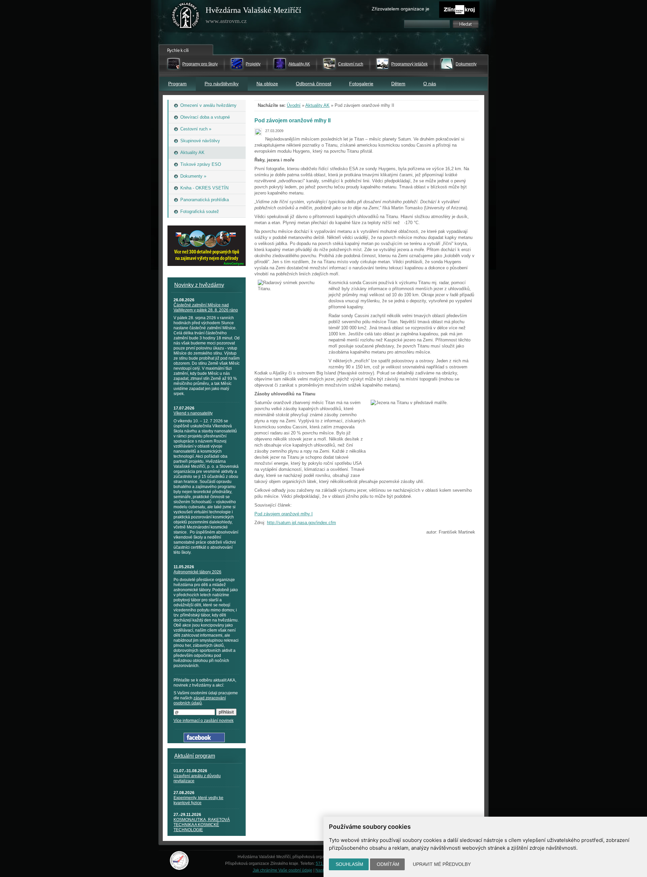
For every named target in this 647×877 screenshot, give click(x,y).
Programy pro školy (200, 64)
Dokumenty (466, 64)
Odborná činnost (313, 83)
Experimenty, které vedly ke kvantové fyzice (198, 800)
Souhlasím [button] (349, 864)
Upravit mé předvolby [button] (442, 864)
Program (177, 83)
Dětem (398, 83)
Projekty (253, 64)
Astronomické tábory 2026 (197, 572)
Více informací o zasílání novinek (204, 720)
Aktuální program (194, 756)
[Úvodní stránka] (185, 17)
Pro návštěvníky (222, 83)
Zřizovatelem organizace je (400, 8)
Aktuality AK (299, 64)
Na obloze (267, 83)
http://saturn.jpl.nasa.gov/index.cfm (301, 522)
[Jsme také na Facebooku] (204, 740)
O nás (429, 83)
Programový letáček (409, 64)
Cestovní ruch (350, 64)
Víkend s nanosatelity (193, 413)
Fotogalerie (361, 83)
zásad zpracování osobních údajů (200, 700)
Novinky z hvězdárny (199, 285)
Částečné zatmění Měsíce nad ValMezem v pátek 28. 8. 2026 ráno (206, 307)
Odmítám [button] (388, 864)
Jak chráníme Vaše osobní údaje (282, 870)
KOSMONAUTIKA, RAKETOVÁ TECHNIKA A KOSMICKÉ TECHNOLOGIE (202, 824)
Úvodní (294, 105)
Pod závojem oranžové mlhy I (283, 513)
